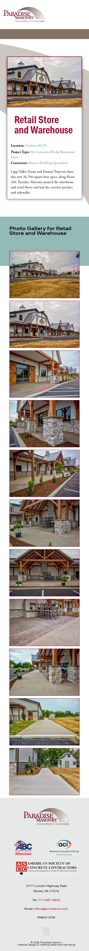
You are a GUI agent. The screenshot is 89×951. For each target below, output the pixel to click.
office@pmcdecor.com (51, 908)
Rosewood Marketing (62, 944)
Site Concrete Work (44, 152)
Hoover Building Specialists (48, 163)
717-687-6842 (49, 900)
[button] (81, 16)
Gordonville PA (36, 145)
